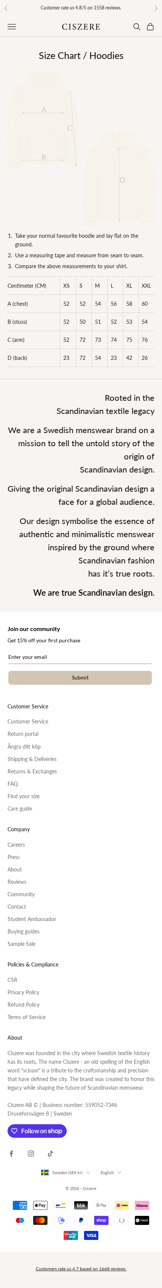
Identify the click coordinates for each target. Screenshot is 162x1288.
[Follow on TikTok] (50, 1153)
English (107, 1172)
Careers (16, 844)
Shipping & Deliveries (32, 759)
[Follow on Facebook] (11, 1153)
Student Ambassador (32, 919)
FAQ (13, 784)
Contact (17, 906)
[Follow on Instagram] (31, 1153)
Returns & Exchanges (32, 771)
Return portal (23, 734)
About (15, 869)
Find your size (24, 796)
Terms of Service (27, 1017)
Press (14, 857)
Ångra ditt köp (24, 746)
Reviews (17, 882)
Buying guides (24, 931)
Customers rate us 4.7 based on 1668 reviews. (81, 1268)
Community (21, 894)
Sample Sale (21, 944)
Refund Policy (24, 1004)
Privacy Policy (23, 992)
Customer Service (28, 721)
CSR (12, 980)
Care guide (20, 808)
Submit (80, 677)
